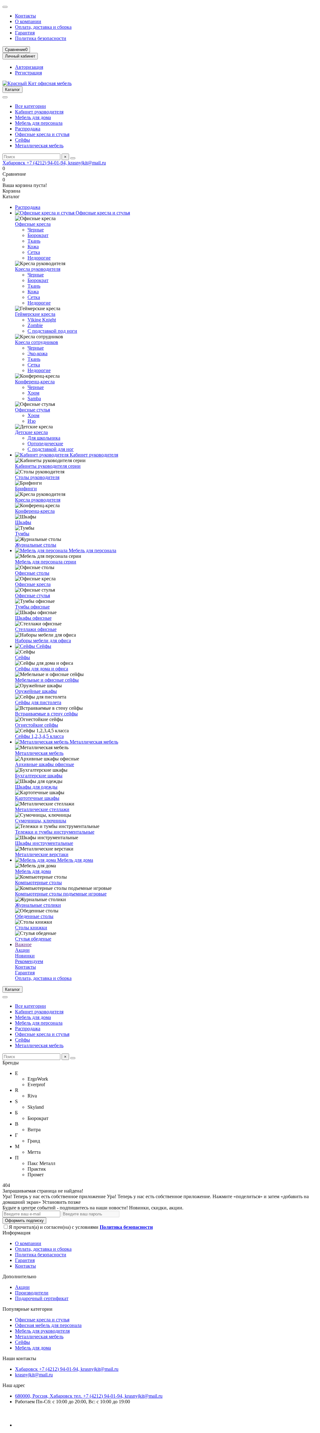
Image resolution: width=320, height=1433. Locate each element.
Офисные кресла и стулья (42, 134)
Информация (16, 1232)
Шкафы (23, 522)
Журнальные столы (35, 544)
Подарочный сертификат (41, 1298)
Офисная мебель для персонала (48, 1325)
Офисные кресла (33, 224)
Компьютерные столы (38, 882)
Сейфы (22, 140)
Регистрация (28, 72)
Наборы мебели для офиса (43, 640)
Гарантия (25, 32)
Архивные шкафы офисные (44, 764)
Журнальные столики (38, 905)
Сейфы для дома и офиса (41, 668)
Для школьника (44, 438)
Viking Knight (42, 319)
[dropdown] (5, 7)
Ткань (34, 241)
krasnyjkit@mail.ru (34, 1374)
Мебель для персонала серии (45, 561)
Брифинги (26, 488)
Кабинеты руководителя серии (48, 466)
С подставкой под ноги (52, 331)
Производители (31, 1292)
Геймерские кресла (35, 314)
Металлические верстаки (41, 854)
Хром (33, 393)
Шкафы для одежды (36, 787)
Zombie (35, 325)
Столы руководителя (37, 477)
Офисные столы (32, 573)
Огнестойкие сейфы (36, 725)
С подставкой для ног (51, 449)
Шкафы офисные (33, 618)
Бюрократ (38, 235)
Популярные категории (27, 1309)
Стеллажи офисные (36, 629)
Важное (23, 944)
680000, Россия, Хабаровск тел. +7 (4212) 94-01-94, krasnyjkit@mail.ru (88, 1396)
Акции (22, 950)
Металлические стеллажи (42, 809)
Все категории (30, 106)
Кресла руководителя (37, 269)
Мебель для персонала (38, 123)
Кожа (33, 246)
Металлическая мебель (39, 145)
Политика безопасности (40, 38)
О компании (28, 21)
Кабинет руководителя (39, 111)
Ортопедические (45, 443)
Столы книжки (31, 927)
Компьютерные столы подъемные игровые (61, 893)
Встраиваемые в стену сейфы (46, 713)
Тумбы (22, 533)
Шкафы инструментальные (44, 843)
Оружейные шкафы (36, 691)
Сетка (34, 252)
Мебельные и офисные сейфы (47, 680)
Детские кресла (31, 432)
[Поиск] (72, 158)
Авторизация (29, 67)
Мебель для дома (33, 117)
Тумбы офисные (32, 606)
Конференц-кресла (35, 381)
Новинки (25, 955)
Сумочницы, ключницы (40, 820)
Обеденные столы (34, 916)
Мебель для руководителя (42, 1331)
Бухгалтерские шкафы (38, 775)
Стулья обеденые (33, 938)
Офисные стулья (32, 409)
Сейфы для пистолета (38, 702)
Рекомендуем (29, 961)
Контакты (25, 15)
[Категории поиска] (5, 97)
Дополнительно (19, 1276)
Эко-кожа (38, 353)
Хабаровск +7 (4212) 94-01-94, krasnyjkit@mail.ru (54, 162)
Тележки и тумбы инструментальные (54, 832)
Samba (34, 398)
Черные (36, 229)
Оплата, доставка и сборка (43, 27)
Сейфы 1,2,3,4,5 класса (39, 736)
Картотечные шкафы (37, 798)
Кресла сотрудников (36, 342)
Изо (32, 421)
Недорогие (39, 257)
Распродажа (27, 128)
